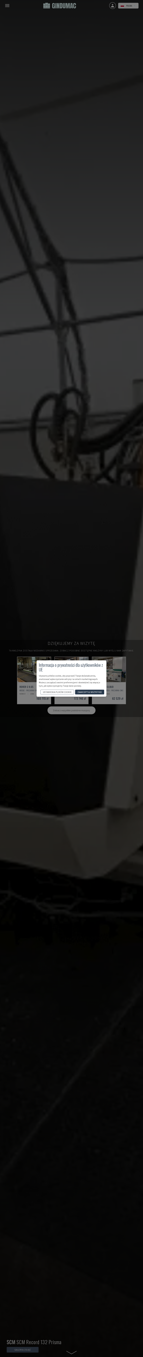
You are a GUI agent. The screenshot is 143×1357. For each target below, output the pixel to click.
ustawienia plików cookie (57, 692)
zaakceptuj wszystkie (90, 692)
